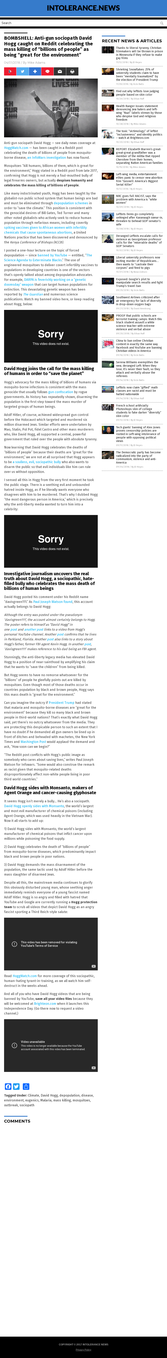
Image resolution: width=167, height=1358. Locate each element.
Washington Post (33, 742)
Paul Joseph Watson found (53, 602)
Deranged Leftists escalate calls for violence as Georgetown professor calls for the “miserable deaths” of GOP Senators (139, 241)
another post (33, 629)
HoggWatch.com (16, 148)
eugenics (32, 1100)
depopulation (69, 1095)
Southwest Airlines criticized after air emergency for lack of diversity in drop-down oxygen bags (138, 301)
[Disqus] (51, 1177)
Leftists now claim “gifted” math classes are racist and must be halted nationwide (137, 391)
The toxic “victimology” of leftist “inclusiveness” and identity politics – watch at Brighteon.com (139, 134)
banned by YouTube (52, 255)
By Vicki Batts (137, 84)
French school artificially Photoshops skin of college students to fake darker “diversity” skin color (138, 411)
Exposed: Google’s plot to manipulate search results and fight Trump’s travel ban (139, 283)
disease (87, 1095)
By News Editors (139, 272)
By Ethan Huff (137, 98)
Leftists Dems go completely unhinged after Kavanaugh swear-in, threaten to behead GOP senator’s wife (139, 219)
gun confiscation (60, 392)
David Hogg (49, 1095)
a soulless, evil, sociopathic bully (37, 462)
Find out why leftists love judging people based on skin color (137, 93)
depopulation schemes (71, 203)
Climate (33, 1095)
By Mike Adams (138, 124)
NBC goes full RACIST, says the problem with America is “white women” (136, 199)
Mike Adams (36, 63)
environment (14, 1100)
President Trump (61, 703)
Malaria (46, 1100)
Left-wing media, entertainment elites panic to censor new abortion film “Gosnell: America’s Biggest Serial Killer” (139, 179)
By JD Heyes (136, 62)
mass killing (62, 1100)
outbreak (11, 1105)
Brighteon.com (45, 1004)
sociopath (27, 1105)
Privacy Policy (83, 1349)
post (13, 629)
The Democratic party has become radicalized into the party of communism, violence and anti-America (138, 457)
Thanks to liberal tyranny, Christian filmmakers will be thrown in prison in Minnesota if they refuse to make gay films (139, 53)
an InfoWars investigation (46, 158)
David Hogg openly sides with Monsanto (34, 806)
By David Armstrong (141, 308)
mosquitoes (81, 1100)
